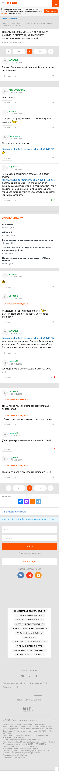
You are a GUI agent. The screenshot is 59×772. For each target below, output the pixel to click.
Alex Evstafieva (17, 90)
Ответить (7, 76)
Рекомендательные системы (14, 757)
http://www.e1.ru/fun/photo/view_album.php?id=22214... (29, 338)
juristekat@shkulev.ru (32, 753)
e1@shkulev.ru (32, 748)
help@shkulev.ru (21, 755)
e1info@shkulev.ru (17, 753)
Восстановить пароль (29, 553)
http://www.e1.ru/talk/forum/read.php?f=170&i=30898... (28, 180)
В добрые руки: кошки (12, 26)
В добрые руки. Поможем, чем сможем (37, 23)
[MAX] (26, 501)
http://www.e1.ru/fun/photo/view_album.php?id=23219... (29, 149)
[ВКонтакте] (20, 501)
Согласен (51, 11)
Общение (5, 23)
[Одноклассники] (32, 501)
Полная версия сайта (14, 683)
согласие (4, 13)
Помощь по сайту (11, 687)
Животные (16, 23)
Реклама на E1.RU (39, 683)
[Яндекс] (29, 575)
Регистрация (29, 561)
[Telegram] (38, 501)
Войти (29, 546)
